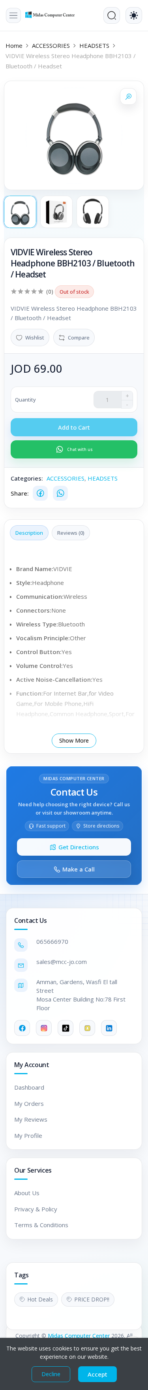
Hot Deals (40, 1299)
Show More (74, 740)
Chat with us (80, 449)
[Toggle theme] (134, 15)
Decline (50, 1374)
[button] (13, 15)
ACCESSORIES (51, 45)
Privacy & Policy (35, 1209)
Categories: (27, 478)
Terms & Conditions (41, 1225)
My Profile (28, 1135)
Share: (20, 493)
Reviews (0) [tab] (70, 532)
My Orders (29, 1103)
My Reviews (30, 1119)
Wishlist (34, 337)
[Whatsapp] (60, 493)
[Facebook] (40, 493)
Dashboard (29, 1087)
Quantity (25, 399)
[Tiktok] (65, 1028)
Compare (79, 337)
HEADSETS (94, 45)
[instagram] (44, 1028)
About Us (26, 1193)
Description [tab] (29, 532)
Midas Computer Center (79, 1335)
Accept (97, 1374)
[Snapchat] (87, 1028)
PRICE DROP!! (91, 1299)
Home (14, 45)
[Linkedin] (109, 1028)
